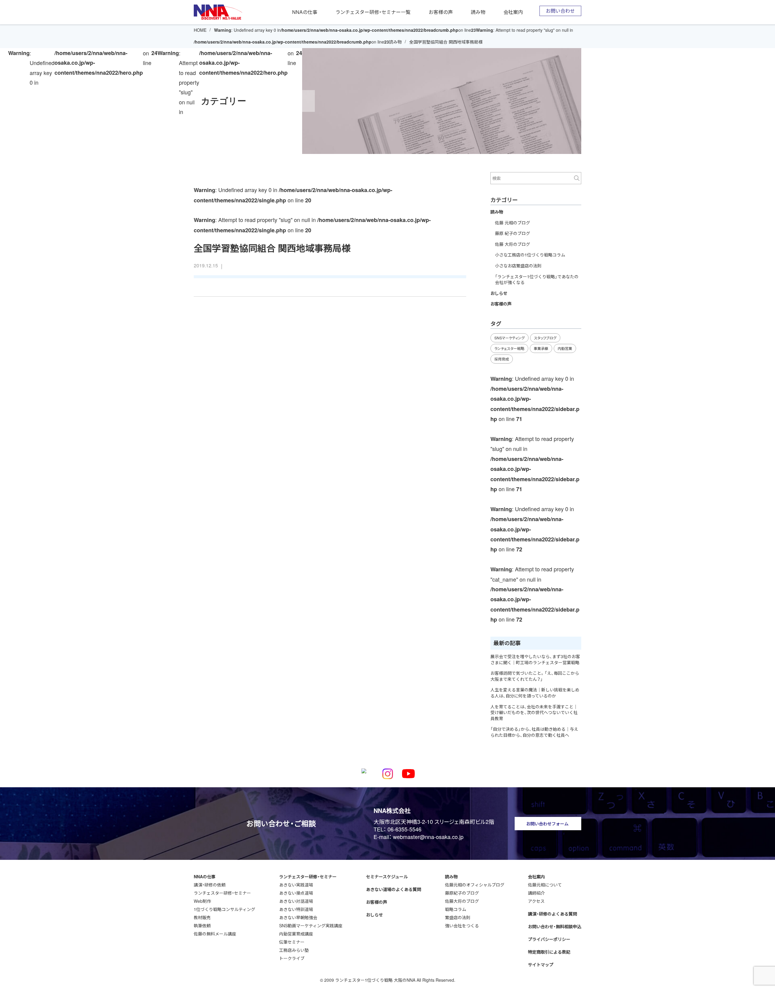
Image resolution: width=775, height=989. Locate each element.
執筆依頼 (202, 925)
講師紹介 (536, 893)
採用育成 (501, 358)
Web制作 (202, 901)
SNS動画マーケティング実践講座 (310, 925)
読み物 (478, 12)
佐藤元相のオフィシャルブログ (474, 885)
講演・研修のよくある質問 (552, 914)
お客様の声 (441, 12)
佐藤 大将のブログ (512, 244)
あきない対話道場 (296, 901)
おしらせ (498, 293)
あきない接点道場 (296, 893)
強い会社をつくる (462, 925)
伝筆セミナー (292, 942)
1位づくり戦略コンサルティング (224, 909)
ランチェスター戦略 (509, 348)
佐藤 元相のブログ (512, 223)
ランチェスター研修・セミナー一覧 (373, 12)
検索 (576, 178)
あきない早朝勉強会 (298, 917)
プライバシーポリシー (549, 939)
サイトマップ (540, 964)
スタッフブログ (545, 337)
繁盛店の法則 (457, 917)
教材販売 (202, 917)
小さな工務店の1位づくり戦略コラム (530, 255)
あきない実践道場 (296, 885)
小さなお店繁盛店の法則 (518, 266)
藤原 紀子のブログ (512, 233)
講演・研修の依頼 (210, 885)
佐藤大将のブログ (462, 901)
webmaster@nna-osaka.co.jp (428, 836)
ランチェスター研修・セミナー (222, 893)
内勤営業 (565, 348)
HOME (200, 30)
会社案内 (513, 12)
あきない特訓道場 (296, 909)
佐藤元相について (545, 885)
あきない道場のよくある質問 (393, 889)
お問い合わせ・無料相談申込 (554, 926)
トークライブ (292, 958)
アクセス (536, 901)
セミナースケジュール (387, 876)
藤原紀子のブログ (462, 893)
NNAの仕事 (304, 12)
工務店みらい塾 (294, 950)
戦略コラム (455, 909)
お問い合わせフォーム (547, 824)
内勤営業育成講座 (296, 934)
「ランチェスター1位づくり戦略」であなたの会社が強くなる (537, 279)
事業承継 (541, 348)
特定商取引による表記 (549, 952)
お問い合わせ (560, 10)
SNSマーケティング (509, 337)
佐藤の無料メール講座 (215, 934)
